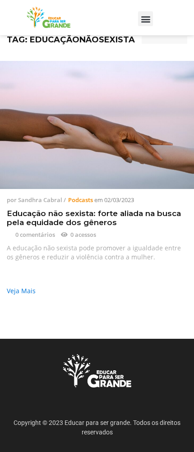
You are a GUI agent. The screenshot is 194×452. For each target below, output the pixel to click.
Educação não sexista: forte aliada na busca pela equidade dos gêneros (94, 218)
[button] (145, 18)
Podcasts (80, 200)
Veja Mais (21, 290)
